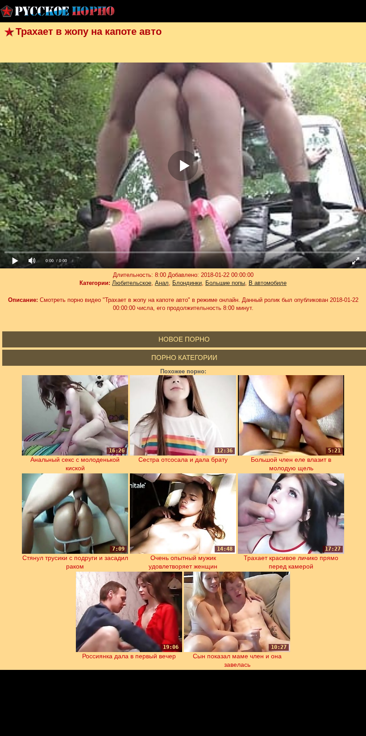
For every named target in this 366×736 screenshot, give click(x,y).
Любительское (131, 283)
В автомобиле (268, 283)
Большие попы (225, 283)
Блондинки (187, 283)
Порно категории (184, 357)
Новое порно (184, 339)
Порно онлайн (58, 11)
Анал (162, 283)
